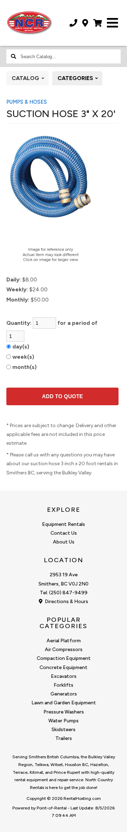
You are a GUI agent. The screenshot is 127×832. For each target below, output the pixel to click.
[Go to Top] (117, 822)
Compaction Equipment (64, 658)
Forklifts (63, 685)
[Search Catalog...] (13, 56)
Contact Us (63, 533)
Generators (63, 694)
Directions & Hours (66, 602)
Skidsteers (63, 730)
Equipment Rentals (63, 524)
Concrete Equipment (63, 667)
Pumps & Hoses (26, 102)
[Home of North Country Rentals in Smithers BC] (29, 23)
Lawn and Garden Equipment (63, 703)
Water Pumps (63, 721)
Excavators (64, 676)
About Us (63, 542)
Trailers (63, 738)
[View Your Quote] (97, 23)
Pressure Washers (63, 712)
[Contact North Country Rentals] (85, 23)
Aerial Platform (64, 641)
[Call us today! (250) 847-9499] (73, 23)
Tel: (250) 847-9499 (63, 593)
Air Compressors (64, 649)
